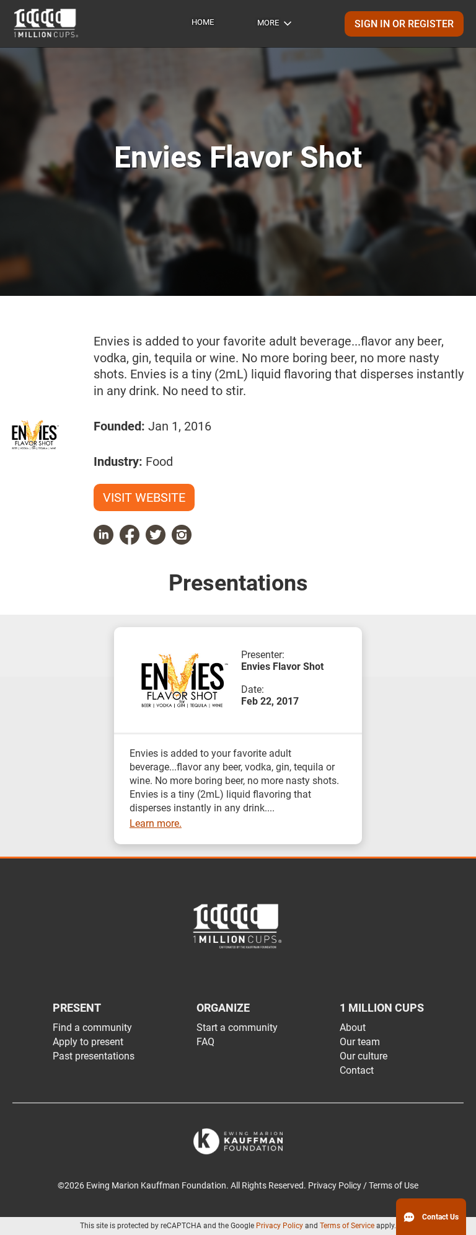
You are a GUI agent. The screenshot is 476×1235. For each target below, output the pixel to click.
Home (203, 22)
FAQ (205, 1042)
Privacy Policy (279, 1225)
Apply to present (88, 1042)
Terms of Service (347, 1225)
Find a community (92, 1027)
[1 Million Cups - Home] (46, 23)
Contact (357, 1070)
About (353, 1027)
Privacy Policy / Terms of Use (363, 1185)
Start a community (237, 1027)
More (268, 22)
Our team (360, 1042)
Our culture (363, 1056)
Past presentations (93, 1056)
